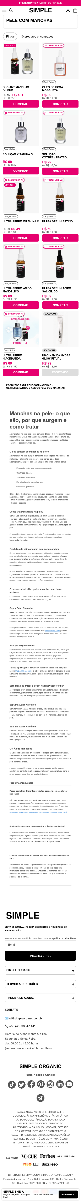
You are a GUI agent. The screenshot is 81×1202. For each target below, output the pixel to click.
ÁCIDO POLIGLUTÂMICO (29, 1119)
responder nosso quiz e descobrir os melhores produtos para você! (38, 812)
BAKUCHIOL (38, 1127)
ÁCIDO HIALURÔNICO (38, 1115)
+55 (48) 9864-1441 (22, 1026)
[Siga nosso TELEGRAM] (40, 1098)
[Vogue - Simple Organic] (29, 1157)
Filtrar (10, 36)
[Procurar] (11, 10)
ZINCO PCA (53, 1146)
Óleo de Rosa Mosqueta (52, 88)
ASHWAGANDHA (22, 1127)
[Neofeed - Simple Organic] (31, 1165)
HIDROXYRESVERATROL (32, 1134)
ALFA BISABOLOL (38, 1123)
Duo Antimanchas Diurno (16, 88)
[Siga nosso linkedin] (60, 1084)
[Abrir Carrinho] (75, 10)
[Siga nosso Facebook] (31, 1084)
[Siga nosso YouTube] (69, 1084)
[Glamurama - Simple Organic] (66, 1157)
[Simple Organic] (40, 10)
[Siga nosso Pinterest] (41, 1084)
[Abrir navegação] (4, 10)
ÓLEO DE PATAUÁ (48, 1138)
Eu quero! (68, 1194)
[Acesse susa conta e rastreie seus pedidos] (68, 10)
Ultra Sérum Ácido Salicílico (56, 290)
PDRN (29, 1142)
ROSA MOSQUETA (43, 1142)
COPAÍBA (51, 1127)
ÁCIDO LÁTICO (60, 1115)
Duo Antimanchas (23, 671)
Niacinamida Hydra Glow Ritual (56, 357)
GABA (14, 1134)
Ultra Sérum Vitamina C (21, 221)
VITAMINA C (39, 1146)
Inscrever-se (40, 956)
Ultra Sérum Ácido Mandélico (17, 290)
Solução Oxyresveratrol (55, 156)
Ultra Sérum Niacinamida (12, 357)
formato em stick (52, 630)
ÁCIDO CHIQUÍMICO (45, 1112)
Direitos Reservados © (40, 1174)
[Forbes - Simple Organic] (47, 1157)
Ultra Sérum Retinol (58, 221)
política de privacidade (64, 938)
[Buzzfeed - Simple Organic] (50, 1165)
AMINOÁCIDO (56, 1123)
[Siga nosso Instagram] (50, 1084)
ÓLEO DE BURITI (28, 1138)
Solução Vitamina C (18, 154)
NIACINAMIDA (54, 1134)
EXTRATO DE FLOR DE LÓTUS (49, 1131)
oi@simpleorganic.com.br (26, 1018)
